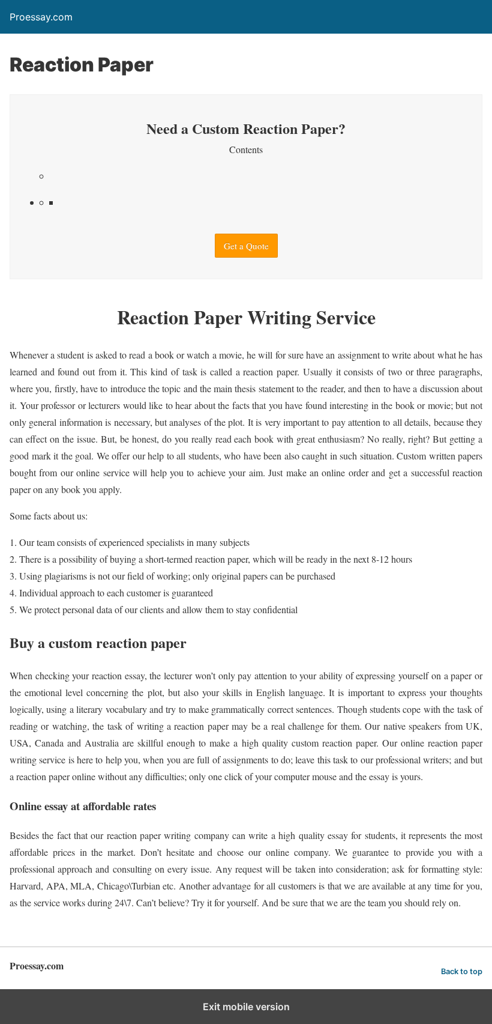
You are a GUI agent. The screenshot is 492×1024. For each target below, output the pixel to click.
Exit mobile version (246, 1007)
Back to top (461, 971)
